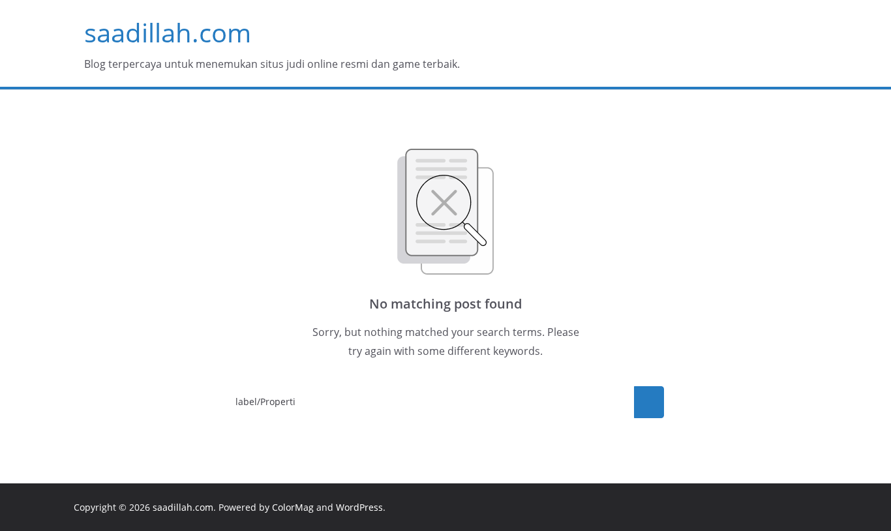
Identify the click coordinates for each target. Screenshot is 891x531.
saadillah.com (167, 32)
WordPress (359, 507)
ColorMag (293, 507)
